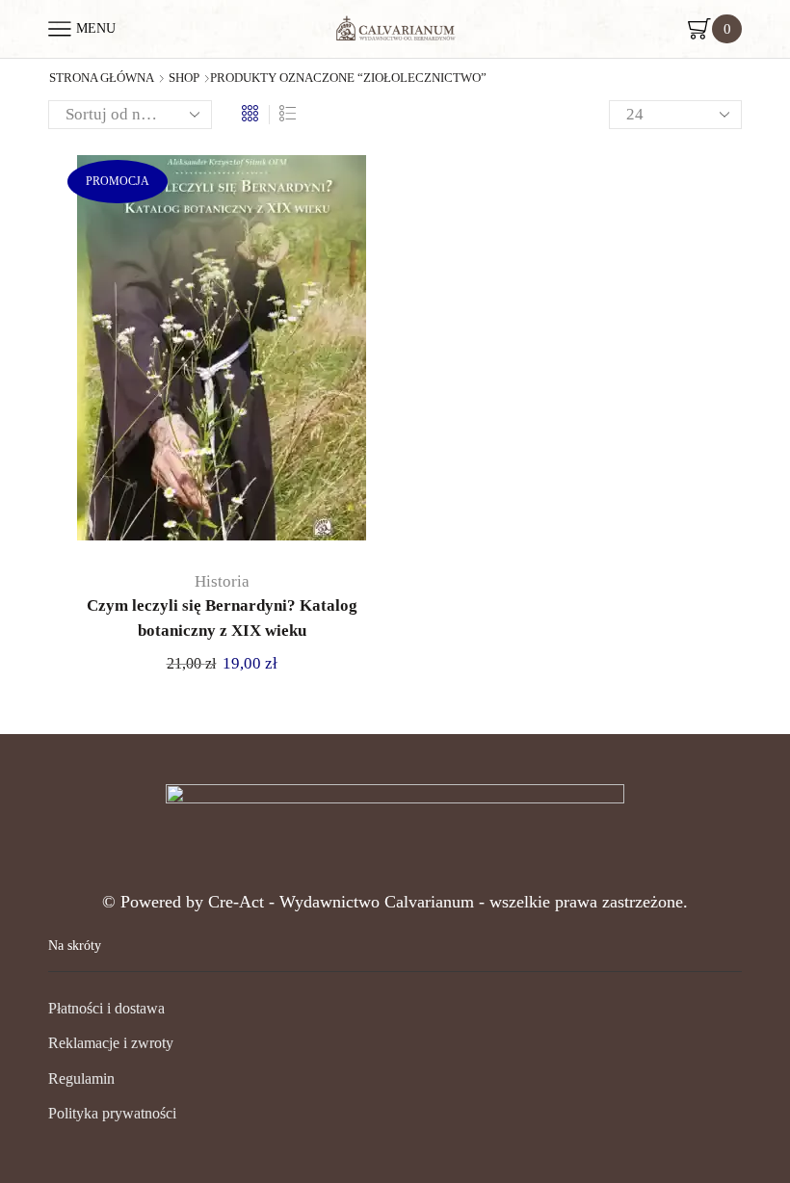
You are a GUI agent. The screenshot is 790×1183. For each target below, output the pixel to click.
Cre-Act (238, 901)
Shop (184, 78)
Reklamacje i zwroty (110, 1043)
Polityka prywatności (112, 1113)
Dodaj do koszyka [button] (202, 354)
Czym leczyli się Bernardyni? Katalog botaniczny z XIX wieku (222, 618)
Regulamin (81, 1078)
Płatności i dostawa (106, 1008)
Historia (222, 581)
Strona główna (101, 78)
